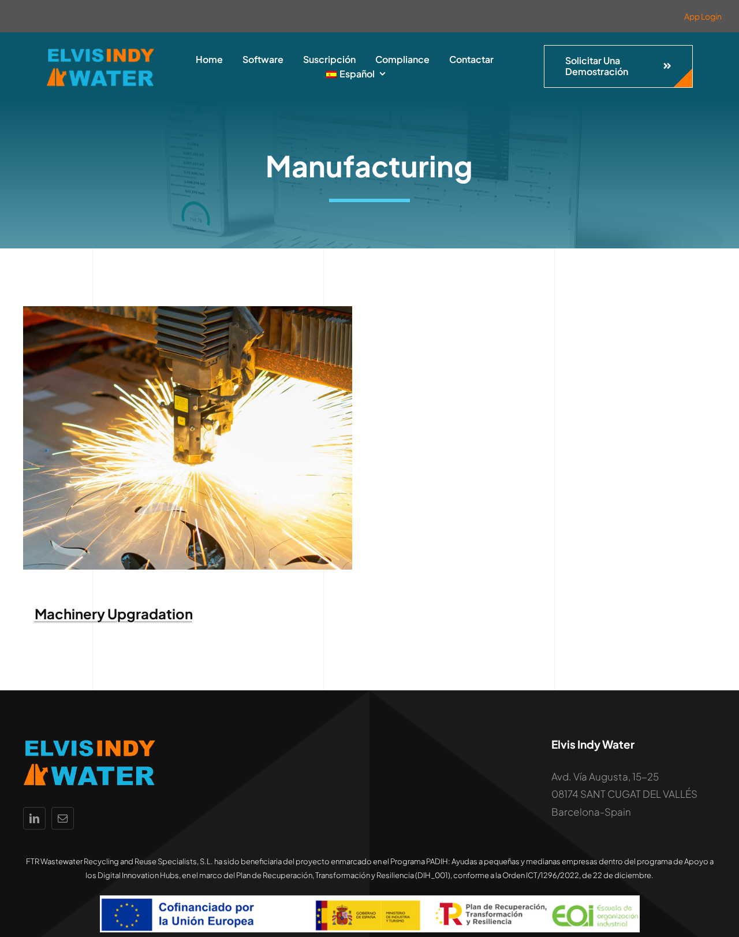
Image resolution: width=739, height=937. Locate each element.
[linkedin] (34, 818)
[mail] (62, 818)
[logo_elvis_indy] (100, 50)
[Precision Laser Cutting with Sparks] (187, 310)
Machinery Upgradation (114, 613)
